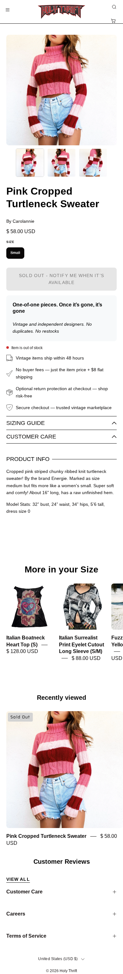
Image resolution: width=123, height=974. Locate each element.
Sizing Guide (25, 423)
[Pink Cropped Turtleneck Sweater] (30, 162)
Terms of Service (26, 936)
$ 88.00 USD (86, 658)
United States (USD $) (58, 959)
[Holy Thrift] (61, 12)
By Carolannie (20, 221)
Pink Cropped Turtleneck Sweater (46, 836)
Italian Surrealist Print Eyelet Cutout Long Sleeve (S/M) (81, 644)
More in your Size (61, 569)
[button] (113, 6)
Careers (15, 914)
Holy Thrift (68, 971)
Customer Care (31, 436)
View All (18, 879)
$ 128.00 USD (22, 651)
